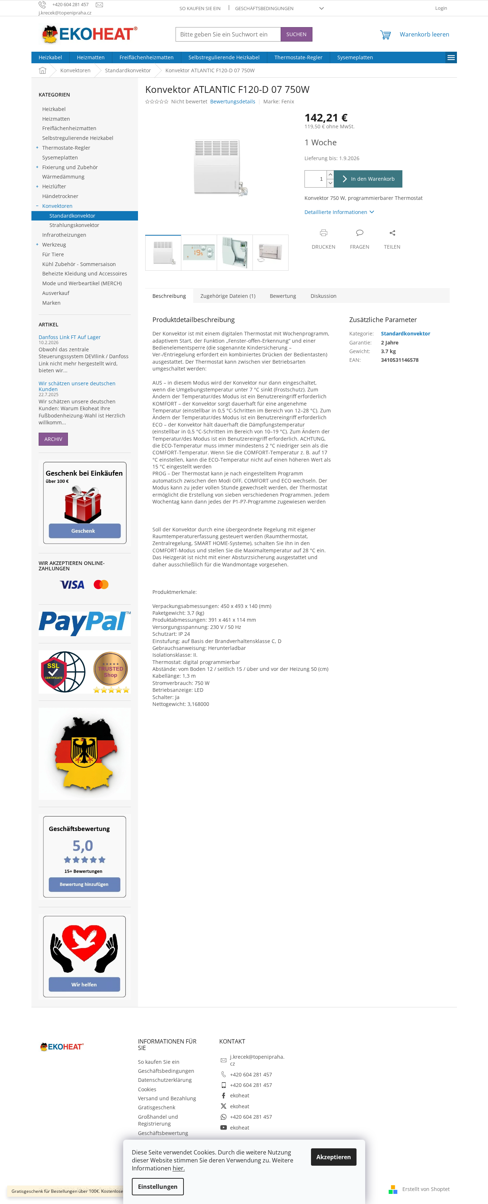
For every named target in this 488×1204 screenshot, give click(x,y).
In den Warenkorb (373, 178)
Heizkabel (54, 109)
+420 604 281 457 (251, 1074)
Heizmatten (56, 118)
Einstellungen (158, 1187)
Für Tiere (53, 254)
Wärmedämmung (63, 176)
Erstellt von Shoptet (426, 1188)
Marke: (278, 101)
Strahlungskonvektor (74, 225)
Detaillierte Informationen (336, 212)
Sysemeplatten (60, 157)
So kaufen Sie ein (200, 8)
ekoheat (239, 1095)
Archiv (53, 439)
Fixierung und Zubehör (70, 167)
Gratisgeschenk (156, 1107)
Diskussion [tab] (324, 295)
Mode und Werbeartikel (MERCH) (82, 283)
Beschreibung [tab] (169, 295)
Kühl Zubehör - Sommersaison (79, 264)
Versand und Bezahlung (167, 1098)
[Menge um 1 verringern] (330, 183)
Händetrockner (60, 196)
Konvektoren (57, 205)
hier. (179, 1168)
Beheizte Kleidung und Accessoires (84, 273)
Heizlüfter (54, 186)
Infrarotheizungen (64, 234)
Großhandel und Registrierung (158, 1120)
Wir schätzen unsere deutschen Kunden (77, 386)
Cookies (147, 1089)
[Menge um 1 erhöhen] (330, 175)
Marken (51, 302)
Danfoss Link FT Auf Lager (70, 337)
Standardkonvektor (72, 215)
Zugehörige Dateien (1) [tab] (227, 295)
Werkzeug (54, 244)
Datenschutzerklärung (165, 1079)
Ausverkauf (55, 293)
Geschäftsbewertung (163, 1133)
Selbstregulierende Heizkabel (77, 137)
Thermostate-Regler (66, 147)
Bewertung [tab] (283, 295)
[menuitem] (50, 57)
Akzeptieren (333, 1157)
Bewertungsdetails (232, 101)
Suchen (296, 34)
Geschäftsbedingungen (264, 8)
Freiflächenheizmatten (69, 128)
